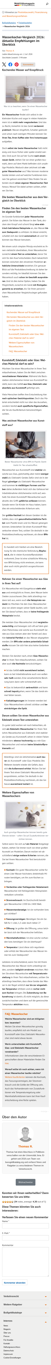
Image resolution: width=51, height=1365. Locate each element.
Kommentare (28, 64)
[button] (4, 64)
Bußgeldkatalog (9, 22)
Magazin (7, 1329)
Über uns (7, 1333)
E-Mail (6, 1233)
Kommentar (7, 1245)
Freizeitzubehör (25, 22)
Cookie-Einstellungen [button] (12, 1358)
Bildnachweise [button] (26, 1182)
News (6, 1326)
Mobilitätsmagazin (25, 4)
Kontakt (7, 1343)
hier (6, 1063)
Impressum (8, 1354)
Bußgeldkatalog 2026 (29, 5)
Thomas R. (10, 50)
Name (5, 1221)
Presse (6, 1336)
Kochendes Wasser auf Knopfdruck (23, 312)
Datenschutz (9, 1351)
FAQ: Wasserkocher (18, 351)
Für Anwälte (8, 1340)
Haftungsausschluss (12, 1347)
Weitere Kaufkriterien (15, 1077)
